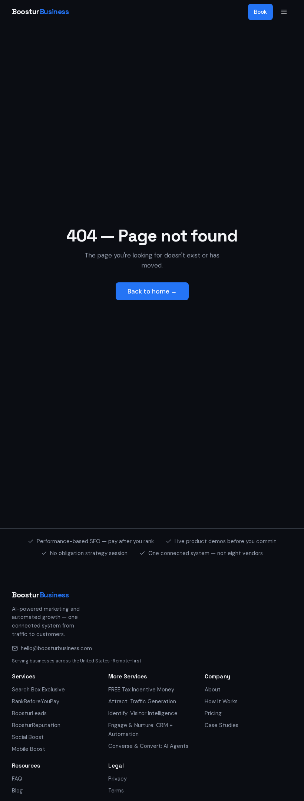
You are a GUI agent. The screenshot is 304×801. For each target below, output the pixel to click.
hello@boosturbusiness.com (56, 648)
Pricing (213, 713)
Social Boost (28, 737)
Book (260, 12)
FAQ (17, 778)
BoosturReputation (36, 725)
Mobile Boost (28, 749)
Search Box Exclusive (38, 689)
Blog (17, 790)
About (213, 689)
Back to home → (152, 291)
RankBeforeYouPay (35, 701)
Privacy (117, 778)
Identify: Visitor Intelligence (143, 713)
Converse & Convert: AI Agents (148, 746)
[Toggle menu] (284, 12)
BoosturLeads (29, 713)
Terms (116, 790)
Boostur (40, 11)
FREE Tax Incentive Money (141, 689)
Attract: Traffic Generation (142, 701)
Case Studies (221, 725)
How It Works (221, 701)
